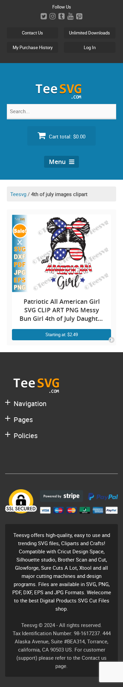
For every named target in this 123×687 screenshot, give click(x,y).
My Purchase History (33, 47)
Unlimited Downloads (89, 33)
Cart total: (66, 136)
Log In (90, 47)
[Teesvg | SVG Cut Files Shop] (61, 96)
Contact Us (32, 33)
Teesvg (18, 194)
